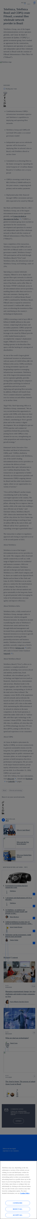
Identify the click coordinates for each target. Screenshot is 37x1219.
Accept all (17, 1215)
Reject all (17, 1209)
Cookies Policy (25, 1193)
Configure (17, 1203)
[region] (18, 1190)
